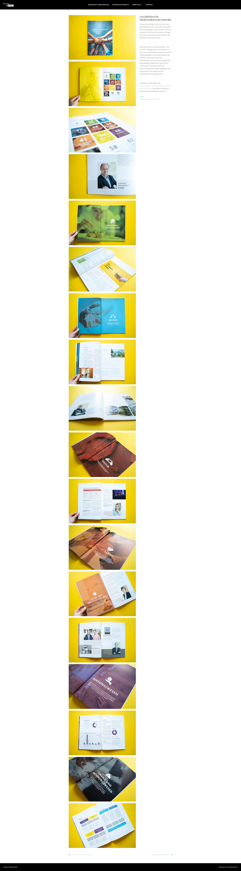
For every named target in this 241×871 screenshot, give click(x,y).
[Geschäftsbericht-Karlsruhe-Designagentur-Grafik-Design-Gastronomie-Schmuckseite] (102, 223)
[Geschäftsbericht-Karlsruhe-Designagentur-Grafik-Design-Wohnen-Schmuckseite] (102, 315)
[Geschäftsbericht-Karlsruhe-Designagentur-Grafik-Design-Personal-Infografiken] (102, 733)
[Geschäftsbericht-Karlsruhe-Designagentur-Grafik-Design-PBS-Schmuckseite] (102, 547)
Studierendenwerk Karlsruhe (150, 99)
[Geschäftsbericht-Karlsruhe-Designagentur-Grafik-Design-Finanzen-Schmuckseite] (102, 779)
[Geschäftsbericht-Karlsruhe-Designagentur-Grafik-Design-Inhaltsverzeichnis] (102, 84)
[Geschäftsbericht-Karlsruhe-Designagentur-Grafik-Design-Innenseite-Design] (102, 362)
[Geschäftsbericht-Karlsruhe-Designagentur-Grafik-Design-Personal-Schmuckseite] (102, 686)
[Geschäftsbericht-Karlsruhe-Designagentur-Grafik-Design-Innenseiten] (102, 269)
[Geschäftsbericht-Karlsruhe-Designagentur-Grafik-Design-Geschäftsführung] (102, 176)
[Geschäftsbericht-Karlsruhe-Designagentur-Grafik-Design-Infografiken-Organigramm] (102, 825)
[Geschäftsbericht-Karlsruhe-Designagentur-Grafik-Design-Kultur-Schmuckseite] (102, 454)
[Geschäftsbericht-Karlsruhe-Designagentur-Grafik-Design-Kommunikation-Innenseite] (102, 640)
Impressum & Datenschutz (228, 867)
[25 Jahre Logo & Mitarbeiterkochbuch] (70, 855)
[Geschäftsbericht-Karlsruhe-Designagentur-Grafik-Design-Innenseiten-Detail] (102, 408)
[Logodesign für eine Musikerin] (171, 855)
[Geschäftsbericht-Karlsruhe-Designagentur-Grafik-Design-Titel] (102, 37)
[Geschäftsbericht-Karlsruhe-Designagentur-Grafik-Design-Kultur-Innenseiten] (102, 501)
